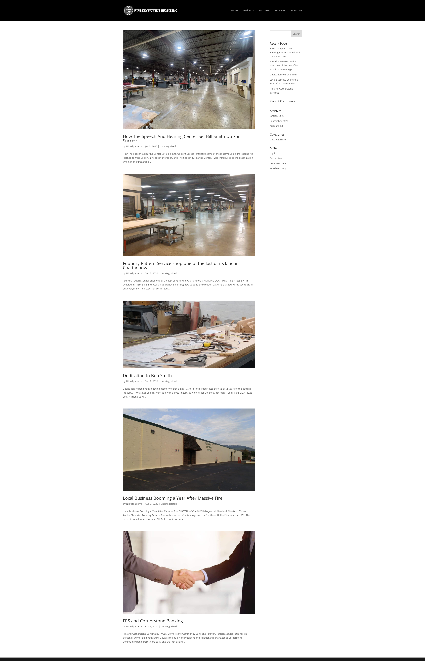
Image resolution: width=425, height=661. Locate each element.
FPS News (280, 10)
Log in (273, 153)
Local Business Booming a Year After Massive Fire (172, 498)
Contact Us (296, 10)
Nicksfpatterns (134, 146)
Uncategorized (168, 146)
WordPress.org (278, 168)
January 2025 (277, 115)
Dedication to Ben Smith (147, 375)
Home (234, 10)
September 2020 (279, 121)
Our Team (264, 10)
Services (247, 10)
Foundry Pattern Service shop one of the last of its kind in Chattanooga (181, 265)
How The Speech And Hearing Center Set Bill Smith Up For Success (181, 138)
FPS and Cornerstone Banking (153, 621)
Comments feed (278, 163)
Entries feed (276, 158)
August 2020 (277, 125)
